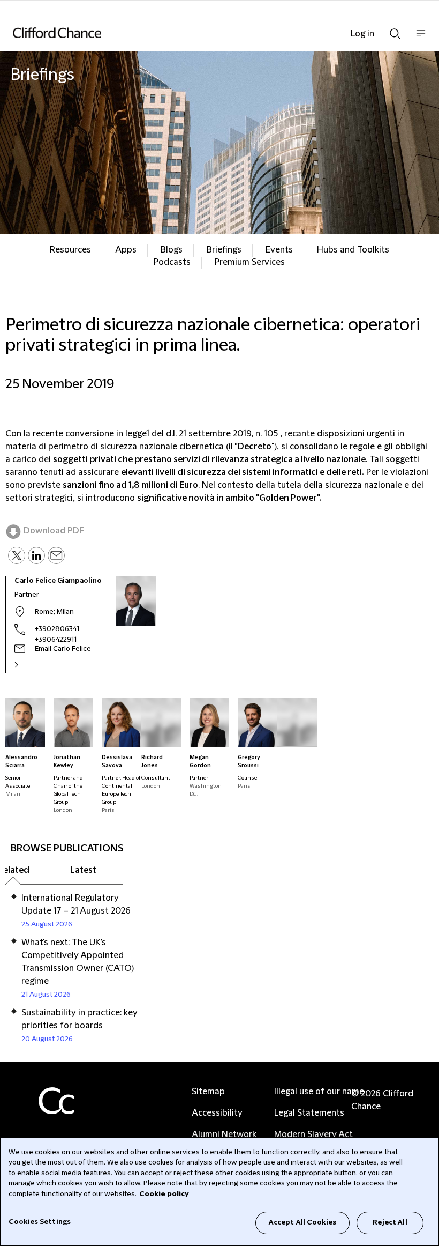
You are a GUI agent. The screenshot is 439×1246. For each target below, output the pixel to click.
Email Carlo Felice (63, 648)
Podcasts (172, 262)
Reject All (390, 1222)
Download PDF (54, 531)
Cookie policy (164, 1194)
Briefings (224, 250)
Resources (70, 250)
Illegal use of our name (319, 1091)
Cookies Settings (40, 1222)
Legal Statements (309, 1113)
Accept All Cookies (302, 1222)
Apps (126, 250)
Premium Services (250, 262)
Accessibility (217, 1113)
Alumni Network (224, 1134)
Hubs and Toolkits (353, 250)
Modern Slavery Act (313, 1134)
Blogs (172, 250)
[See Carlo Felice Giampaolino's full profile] (27, 664)
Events (279, 250)
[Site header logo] (203, 32)
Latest (83, 870)
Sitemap (208, 1091)
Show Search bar (395, 30)
